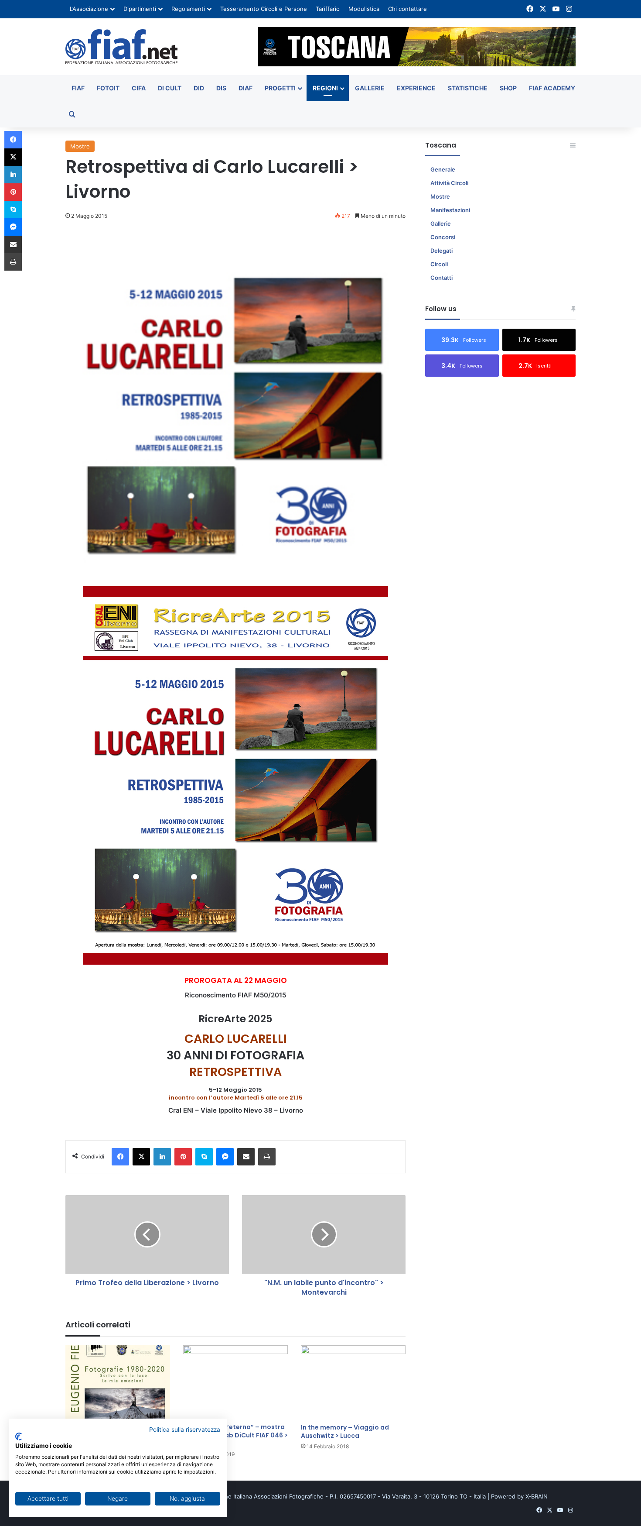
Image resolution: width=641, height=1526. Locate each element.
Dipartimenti (139, 8)
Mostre (80, 146)
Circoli (439, 264)
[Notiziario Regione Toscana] (121, 46)
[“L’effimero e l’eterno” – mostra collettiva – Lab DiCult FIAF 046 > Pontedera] (235, 1382)
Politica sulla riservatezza (184, 1429)
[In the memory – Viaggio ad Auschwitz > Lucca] (353, 1382)
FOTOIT (108, 88)
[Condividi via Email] (246, 1156)
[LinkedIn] (162, 1156)
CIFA (139, 88)
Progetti (280, 88)
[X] (141, 1156)
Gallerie (370, 88)
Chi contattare (407, 8)
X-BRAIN (536, 1496)
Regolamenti (188, 8)
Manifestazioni (450, 209)
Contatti (441, 277)
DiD (199, 88)
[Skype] (204, 1156)
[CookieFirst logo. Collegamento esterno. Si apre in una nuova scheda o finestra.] (18, 1436)
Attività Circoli (449, 182)
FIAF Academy (552, 88)
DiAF (245, 88)
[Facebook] (120, 1156)
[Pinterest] (183, 1156)
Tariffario (328, 8)
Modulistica (363, 8)
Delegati (441, 250)
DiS (221, 88)
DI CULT (169, 88)
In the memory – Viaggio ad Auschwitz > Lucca (345, 1431)
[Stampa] (267, 1156)
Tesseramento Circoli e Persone (263, 8)
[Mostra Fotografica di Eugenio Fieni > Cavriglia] (117, 1382)
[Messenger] (225, 1156)
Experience (416, 88)
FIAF (78, 88)
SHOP (508, 88)
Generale (442, 169)
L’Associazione (89, 8)
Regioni (325, 88)
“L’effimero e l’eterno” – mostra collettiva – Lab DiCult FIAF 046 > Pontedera (235, 1435)
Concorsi (442, 237)
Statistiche (468, 88)
